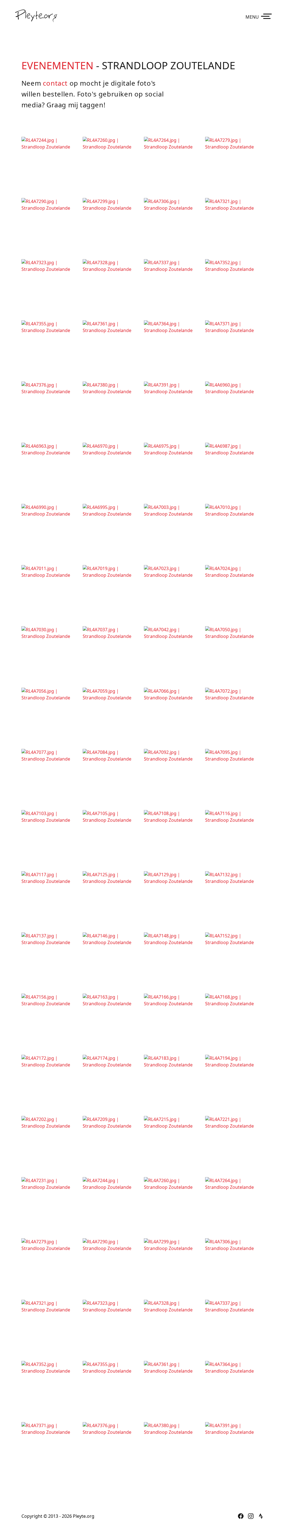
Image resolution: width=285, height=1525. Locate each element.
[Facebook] (241, 1516)
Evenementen (57, 65)
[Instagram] (251, 1516)
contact (55, 83)
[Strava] (261, 1516)
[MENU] (267, 16)
